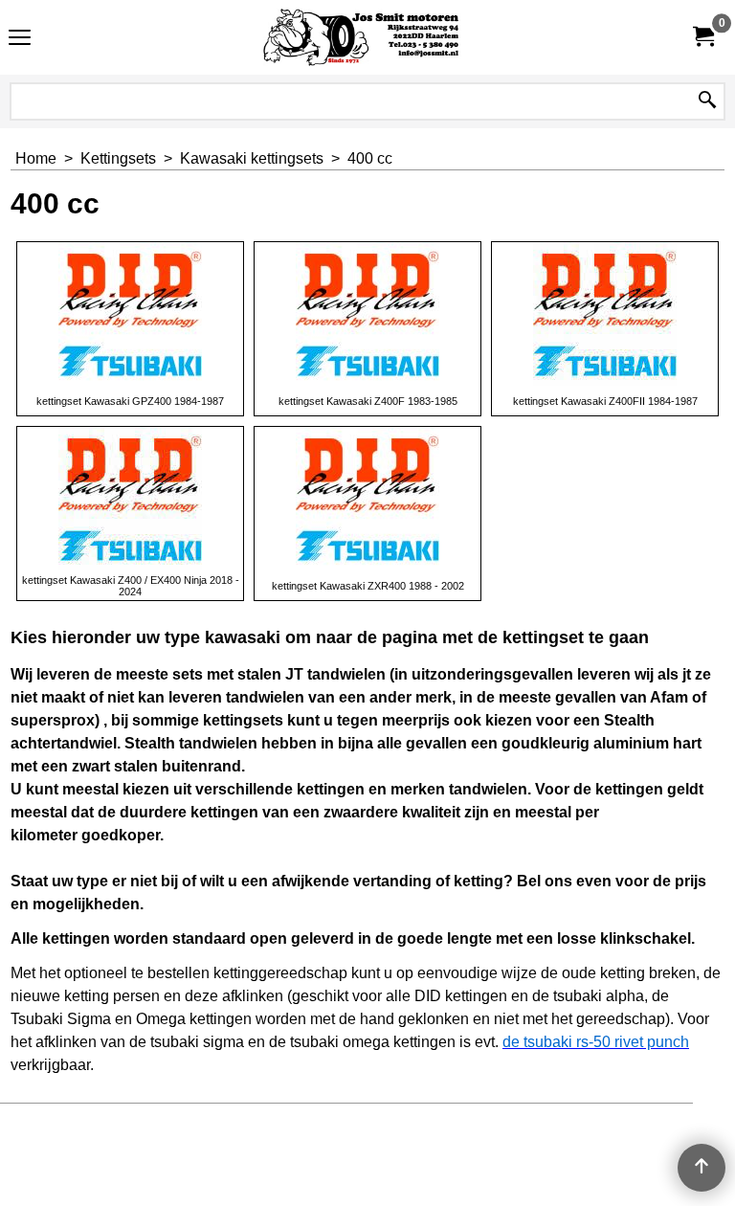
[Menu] (20, 40)
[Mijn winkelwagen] (702, 37)
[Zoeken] (707, 101)
